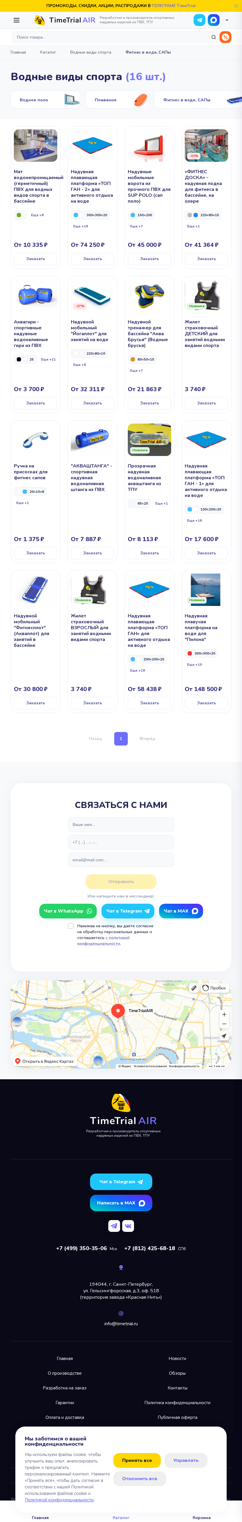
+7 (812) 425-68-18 (149, 1248)
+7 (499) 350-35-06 (81, 1248)
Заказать (35, 259)
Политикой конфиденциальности (59, 1500)
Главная (18, 52)
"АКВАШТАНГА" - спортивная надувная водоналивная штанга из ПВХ (92, 492)
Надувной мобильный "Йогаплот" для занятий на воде (92, 344)
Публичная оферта (177, 1417)
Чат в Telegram (124, 911)
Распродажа (225, 37)
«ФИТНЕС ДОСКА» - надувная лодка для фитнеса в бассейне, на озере (206, 197)
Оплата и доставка (64, 1417)
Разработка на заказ (64, 1388)
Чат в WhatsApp (214, 20)
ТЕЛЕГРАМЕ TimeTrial (174, 6)
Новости (177, 1358)
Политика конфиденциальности (177, 1403)
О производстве (65, 1373)
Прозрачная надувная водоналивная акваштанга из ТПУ (149, 492)
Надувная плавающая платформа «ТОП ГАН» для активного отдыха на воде (149, 642)
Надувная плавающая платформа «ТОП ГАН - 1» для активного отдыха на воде (206, 492)
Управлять (186, 1460)
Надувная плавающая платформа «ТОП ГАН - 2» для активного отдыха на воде (92, 197)
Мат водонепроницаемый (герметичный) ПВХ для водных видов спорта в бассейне (35, 197)
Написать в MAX (116, 1203)
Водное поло (46, 99)
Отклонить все (139, 1478)
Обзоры (177, 1373)
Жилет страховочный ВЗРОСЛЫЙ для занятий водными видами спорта (92, 642)
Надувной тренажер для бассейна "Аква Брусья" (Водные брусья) (149, 344)
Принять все (137, 1460)
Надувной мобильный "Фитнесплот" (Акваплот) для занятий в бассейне (35, 642)
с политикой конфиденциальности (103, 940)
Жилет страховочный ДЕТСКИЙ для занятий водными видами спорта (206, 344)
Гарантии (64, 1403)
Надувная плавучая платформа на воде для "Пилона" (206, 642)
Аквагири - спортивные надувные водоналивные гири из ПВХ (35, 344)
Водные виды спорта (90, 52)
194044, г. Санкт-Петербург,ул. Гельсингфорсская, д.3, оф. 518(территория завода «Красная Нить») (121, 1290)
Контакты (177, 1388)
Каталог (48, 52)
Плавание (117, 99)
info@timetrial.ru (121, 1324)
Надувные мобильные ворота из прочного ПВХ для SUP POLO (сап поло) (149, 197)
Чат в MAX (176, 911)
